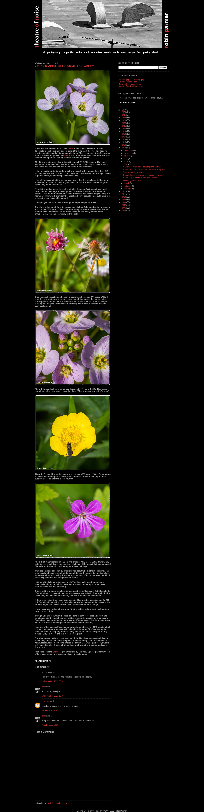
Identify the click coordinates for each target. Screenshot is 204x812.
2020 (124, 128)
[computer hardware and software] (97, 52)
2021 (124, 126)
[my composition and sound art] (68, 52)
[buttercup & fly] (73, 433)
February (128, 186)
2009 (124, 200)
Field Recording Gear (127, 82)
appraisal (57, 652)
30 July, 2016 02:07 (50, 710)
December (128, 150)
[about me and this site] (154, 52)
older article (68, 155)
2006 (124, 208)
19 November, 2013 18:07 (53, 696)
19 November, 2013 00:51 (53, 681)
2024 (124, 117)
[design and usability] (131, 52)
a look (70, 149)
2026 (124, 112)
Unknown (45, 701)
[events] (107, 52)
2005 (124, 210)
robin (44, 687)
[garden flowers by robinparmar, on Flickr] (73, 520)
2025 (124, 115)
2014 (124, 145)
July (126, 158)
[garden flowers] (73, 107)
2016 (124, 139)
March (127, 183)
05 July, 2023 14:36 (50, 725)
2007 (124, 205)
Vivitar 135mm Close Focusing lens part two (65, 66)
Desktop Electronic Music (129, 84)
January (127, 189)
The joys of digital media (133, 172)
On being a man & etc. (133, 180)
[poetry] (146, 52)
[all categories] (44, 52)
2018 (124, 134)
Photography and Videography (131, 79)
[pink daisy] (73, 255)
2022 (124, 123)
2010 (124, 197)
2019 (124, 131)
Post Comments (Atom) (57, 803)
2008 (124, 202)
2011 (124, 194)
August (127, 156)
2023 (124, 120)
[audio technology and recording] (79, 52)
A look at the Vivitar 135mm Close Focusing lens (144, 169)
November (128, 153)
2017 (124, 137)
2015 (124, 142)
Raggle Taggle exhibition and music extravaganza (144, 175)
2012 (124, 191)
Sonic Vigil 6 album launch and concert (140, 178)
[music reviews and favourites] (87, 52)
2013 (124, 148)
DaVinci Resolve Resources (130, 86)
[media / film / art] (115, 52)
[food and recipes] (138, 52)
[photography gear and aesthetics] (53, 52)
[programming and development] (123, 52)
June (126, 161)
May (126, 164)
